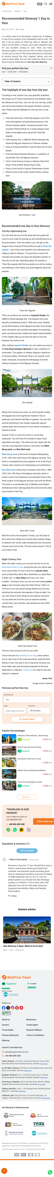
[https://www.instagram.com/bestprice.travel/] (13, 1008)
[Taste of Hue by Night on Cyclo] (9, 785)
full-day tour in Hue (28, 655)
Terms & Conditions (35, 1035)
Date (6, 706)
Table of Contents (12, 81)
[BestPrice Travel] (13, 3)
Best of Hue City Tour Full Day (29, 747)
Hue (25, 11)
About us (6, 1019)
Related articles (27, 909)
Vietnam (17, 11)
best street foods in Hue (12, 567)
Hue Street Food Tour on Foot (29, 759)
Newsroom (31, 1019)
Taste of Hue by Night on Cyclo (30, 782)
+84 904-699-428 (16, 824)
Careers (5, 1025)
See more (26, 797)
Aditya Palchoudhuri (18, 859)
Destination (8, 695)
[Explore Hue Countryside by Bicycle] (9, 774)
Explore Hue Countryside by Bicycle (32, 770)
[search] (46, 4)
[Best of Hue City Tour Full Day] (9, 751)
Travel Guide (6, 11)
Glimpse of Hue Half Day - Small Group (33, 736)
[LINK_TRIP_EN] (40, 4)
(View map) (44, 1064)
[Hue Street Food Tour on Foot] (9, 762)
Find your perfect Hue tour (15, 68)
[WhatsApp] (16, 830)
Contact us (27, 670)
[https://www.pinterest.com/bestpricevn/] (17, 1008)
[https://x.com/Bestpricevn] (8, 1008)
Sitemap (5, 1040)
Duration (31, 706)
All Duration (35, 710)
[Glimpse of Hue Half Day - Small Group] (9, 739)
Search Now (28, 719)
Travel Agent (32, 1025)
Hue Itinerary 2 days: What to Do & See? (23, 946)
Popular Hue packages (13, 730)
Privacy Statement (10, 1035)
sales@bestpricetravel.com (16, 1052)
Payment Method (34, 1030)
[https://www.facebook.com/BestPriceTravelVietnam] (4, 1008)
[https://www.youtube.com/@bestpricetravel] (21, 1008)
